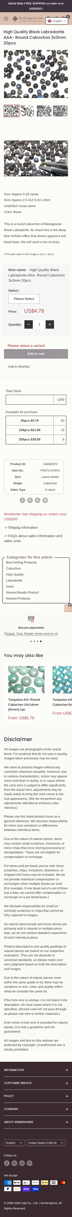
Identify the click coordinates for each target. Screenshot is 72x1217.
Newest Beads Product (22, 592)
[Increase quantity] (50, 324)
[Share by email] (45, 500)
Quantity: (15, 324)
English (10, 1142)
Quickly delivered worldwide (38, 633)
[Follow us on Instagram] (22, 1163)
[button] (57, 21)
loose (10, 586)
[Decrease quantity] (28, 324)
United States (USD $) (43, 1142)
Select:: (23, 290)
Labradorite (14, 580)
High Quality (15, 574)
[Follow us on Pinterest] (29, 1163)
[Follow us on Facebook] (7, 1163)
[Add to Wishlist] (41, 669)
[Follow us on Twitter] (14, 1163)
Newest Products (18, 598)
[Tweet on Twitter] (37, 500)
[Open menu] (6, 18)
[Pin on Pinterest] (30, 500)
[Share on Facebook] (22, 500)
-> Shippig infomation (21, 527)
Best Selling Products (21, 562)
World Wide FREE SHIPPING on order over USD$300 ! (36, 6)
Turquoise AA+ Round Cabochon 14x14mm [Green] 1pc (24, 704)
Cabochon (13, 568)
